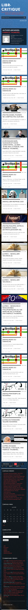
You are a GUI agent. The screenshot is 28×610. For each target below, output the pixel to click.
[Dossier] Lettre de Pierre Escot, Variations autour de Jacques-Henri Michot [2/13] (14, 569)
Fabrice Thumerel (11, 32)
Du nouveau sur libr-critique (9, 493)
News (9, 69)
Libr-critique (10, 7)
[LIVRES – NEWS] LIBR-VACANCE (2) (11, 255)
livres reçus (5, 69)
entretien (5, 550)
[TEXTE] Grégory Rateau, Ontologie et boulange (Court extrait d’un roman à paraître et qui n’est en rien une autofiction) (14, 565)
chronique (5, 155)
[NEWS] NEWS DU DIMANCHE (9, 62)
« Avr (4, 525)
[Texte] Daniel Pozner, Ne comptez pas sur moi (13, 116)
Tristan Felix (6, 576)
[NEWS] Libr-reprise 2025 (13, 201)
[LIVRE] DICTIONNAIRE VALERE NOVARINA (11, 421)
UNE (11, 69)
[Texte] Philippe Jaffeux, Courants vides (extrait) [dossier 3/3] (13, 228)
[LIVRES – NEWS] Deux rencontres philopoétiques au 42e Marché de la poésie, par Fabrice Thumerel (12, 309)
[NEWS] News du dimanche (9, 368)
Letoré (5, 560)
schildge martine (7, 578)
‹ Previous (5, 464)
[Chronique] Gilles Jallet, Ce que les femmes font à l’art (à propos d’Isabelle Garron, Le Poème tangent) (14, 579)
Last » (18, 466)
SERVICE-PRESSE (8, 553)
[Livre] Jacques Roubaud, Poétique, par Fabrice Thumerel (13, 448)
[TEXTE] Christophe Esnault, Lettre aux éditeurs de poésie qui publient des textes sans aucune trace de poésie (13, 592)
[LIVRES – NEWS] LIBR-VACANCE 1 (11, 281)
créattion (5, 548)
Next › (11, 466)
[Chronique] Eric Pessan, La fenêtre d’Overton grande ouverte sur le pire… (14, 584)
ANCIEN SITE (7, 551)
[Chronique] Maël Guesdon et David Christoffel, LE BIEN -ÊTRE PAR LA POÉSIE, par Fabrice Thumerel (13, 144)
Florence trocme (7, 572)
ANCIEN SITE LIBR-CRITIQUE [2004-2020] (14, 14)
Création (4, 97)
